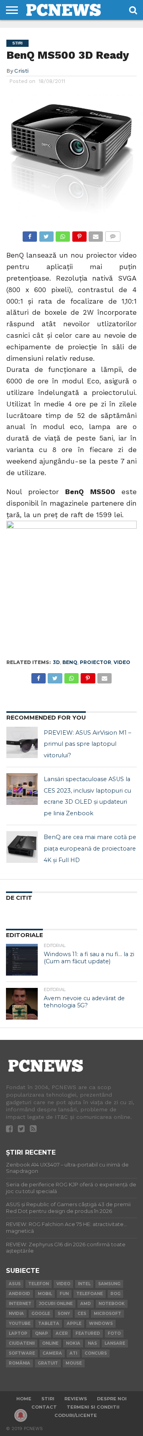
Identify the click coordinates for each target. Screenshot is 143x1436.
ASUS (15, 1283)
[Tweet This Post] (46, 234)
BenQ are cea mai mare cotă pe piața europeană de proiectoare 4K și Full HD (90, 848)
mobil (45, 1293)
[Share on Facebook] (30, 234)
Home (23, 1398)
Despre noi (112, 1398)
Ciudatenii (22, 1343)
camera (52, 1353)
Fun (64, 1293)
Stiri (47, 1398)
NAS (92, 1343)
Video (122, 662)
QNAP (41, 1333)
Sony (64, 1313)
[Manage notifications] (20, 1415)
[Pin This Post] (79, 234)
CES (81, 1313)
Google (40, 1313)
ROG (115, 1293)
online (50, 1343)
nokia (73, 1343)
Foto (114, 1333)
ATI (73, 1353)
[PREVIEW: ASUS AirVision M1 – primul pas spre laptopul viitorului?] (22, 742)
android (19, 1293)
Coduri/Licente (75, 1415)
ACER (62, 1333)
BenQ (69, 662)
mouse (74, 1363)
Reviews (75, 1398)
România (19, 1363)
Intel (84, 1283)
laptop (18, 1333)
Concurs (96, 1353)
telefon (38, 1283)
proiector (95, 662)
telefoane (89, 1293)
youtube (20, 1323)
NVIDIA (16, 1313)
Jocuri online (56, 1303)
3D (56, 662)
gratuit (48, 1363)
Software (22, 1353)
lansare (114, 1343)
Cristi (21, 70)
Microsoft (107, 1313)
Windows (101, 1323)
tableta (48, 1323)
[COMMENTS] (112, 234)
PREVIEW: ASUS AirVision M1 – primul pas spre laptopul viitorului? (87, 744)
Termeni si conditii (93, 1407)
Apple (74, 1323)
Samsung (109, 1283)
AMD (85, 1303)
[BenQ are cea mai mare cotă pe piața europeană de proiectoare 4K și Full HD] (22, 847)
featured (87, 1333)
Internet (20, 1303)
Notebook (112, 1303)
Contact (44, 1407)
